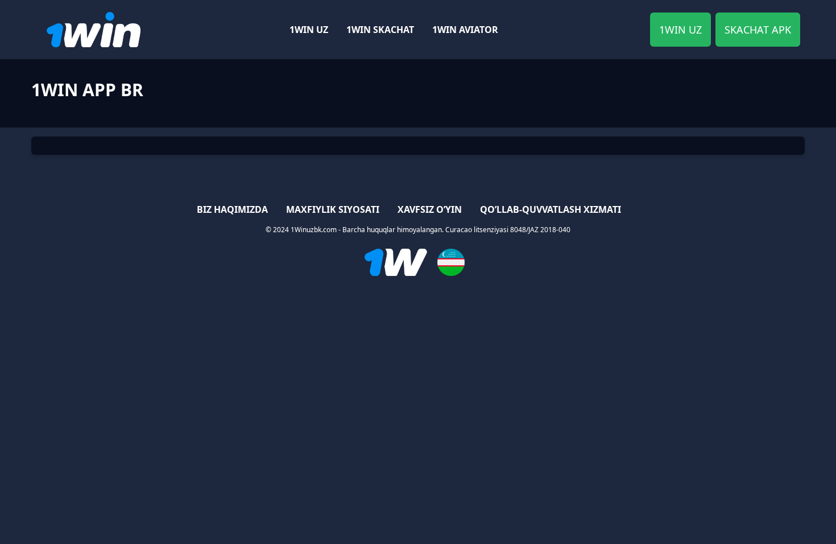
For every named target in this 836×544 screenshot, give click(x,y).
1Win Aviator (465, 29)
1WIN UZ (680, 29)
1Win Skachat (380, 29)
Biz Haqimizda (232, 209)
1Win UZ (308, 29)
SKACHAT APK (758, 29)
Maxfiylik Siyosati (332, 209)
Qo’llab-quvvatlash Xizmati (550, 209)
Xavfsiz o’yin (430, 209)
